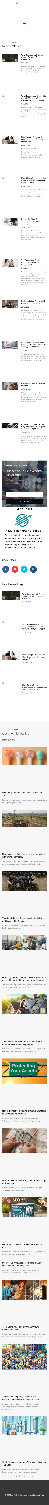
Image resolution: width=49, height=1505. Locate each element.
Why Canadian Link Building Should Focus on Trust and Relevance (32, 57)
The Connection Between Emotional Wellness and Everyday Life (31, 262)
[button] (24, 23)
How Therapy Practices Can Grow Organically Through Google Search (32, 139)
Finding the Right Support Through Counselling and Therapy (31, 221)
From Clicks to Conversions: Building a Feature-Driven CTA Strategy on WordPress (33, 344)
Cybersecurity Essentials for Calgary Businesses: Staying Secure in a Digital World (33, 426)
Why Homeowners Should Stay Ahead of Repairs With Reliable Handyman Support (34, 98)
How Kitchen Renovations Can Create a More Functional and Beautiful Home (33, 180)
